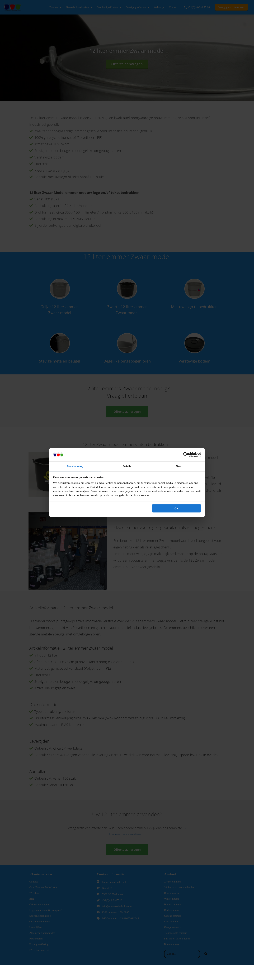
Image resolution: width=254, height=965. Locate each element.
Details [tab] (127, 466)
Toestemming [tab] (75, 466)
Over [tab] (179, 466)
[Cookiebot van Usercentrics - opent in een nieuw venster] (186, 454)
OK (176, 508)
